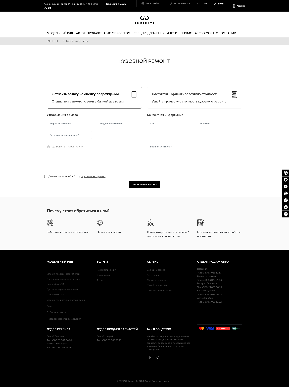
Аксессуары (204, 33)
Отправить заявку (144, 184)
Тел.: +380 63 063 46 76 (59, 347)
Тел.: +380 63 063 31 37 (209, 272)
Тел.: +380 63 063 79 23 (209, 294)
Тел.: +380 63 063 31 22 (209, 301)
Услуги (172, 33)
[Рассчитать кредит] (285, 186)
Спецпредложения (149, 33)
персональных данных (93, 176)
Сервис (186, 33)
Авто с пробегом (117, 33)
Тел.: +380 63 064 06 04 (59, 340)
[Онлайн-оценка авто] (285, 200)
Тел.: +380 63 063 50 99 (209, 287)
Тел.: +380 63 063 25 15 (109, 340)
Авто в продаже (89, 33)
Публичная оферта (56, 312)
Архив (50, 306)
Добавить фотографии (67, 146)
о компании (226, 33)
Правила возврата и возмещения (64, 318)
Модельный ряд (60, 33)
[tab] (94, 97)
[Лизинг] (285, 193)
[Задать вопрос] (285, 214)
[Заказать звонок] (285, 207)
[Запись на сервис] (285, 179)
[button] (238, 6)
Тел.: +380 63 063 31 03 (209, 280)
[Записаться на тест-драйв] (285, 173)
